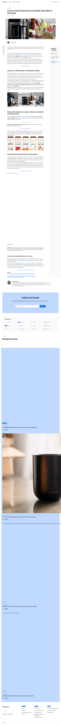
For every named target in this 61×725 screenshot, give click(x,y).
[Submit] (3, 710)
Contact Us (24, 710)
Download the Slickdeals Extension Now (26, 269)
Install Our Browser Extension (53, 708)
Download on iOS (50, 712)
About (24, 706)
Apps (49, 706)
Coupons (17, 1)
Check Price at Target (25, 121)
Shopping (13, 1)
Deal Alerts (26, 258)
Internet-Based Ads (38, 712)
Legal (36, 706)
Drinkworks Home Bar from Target (23, 116)
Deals (10, 1)
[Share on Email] (3, 52)
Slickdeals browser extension (24, 263)
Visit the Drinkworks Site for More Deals (55, 62)
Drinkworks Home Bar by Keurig (27, 54)
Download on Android (51, 710)
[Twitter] (3, 714)
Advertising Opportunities (26, 712)
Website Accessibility (38, 717)
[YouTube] (11, 714)
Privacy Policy (37, 708)
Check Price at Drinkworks (25, 170)
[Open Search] (59, 2)
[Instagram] (9, 714)
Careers (23, 714)
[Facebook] (6, 714)
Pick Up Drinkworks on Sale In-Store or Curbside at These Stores (54, 57)
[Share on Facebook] (3, 49)
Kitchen (9, 8)
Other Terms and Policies (39, 710)
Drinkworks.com (33, 131)
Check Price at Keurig (25, 65)
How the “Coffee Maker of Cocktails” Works (54, 53)
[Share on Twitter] (3, 47)
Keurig (12, 73)
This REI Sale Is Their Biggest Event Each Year (15, 277)
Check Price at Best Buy (25, 128)
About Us (23, 708)
